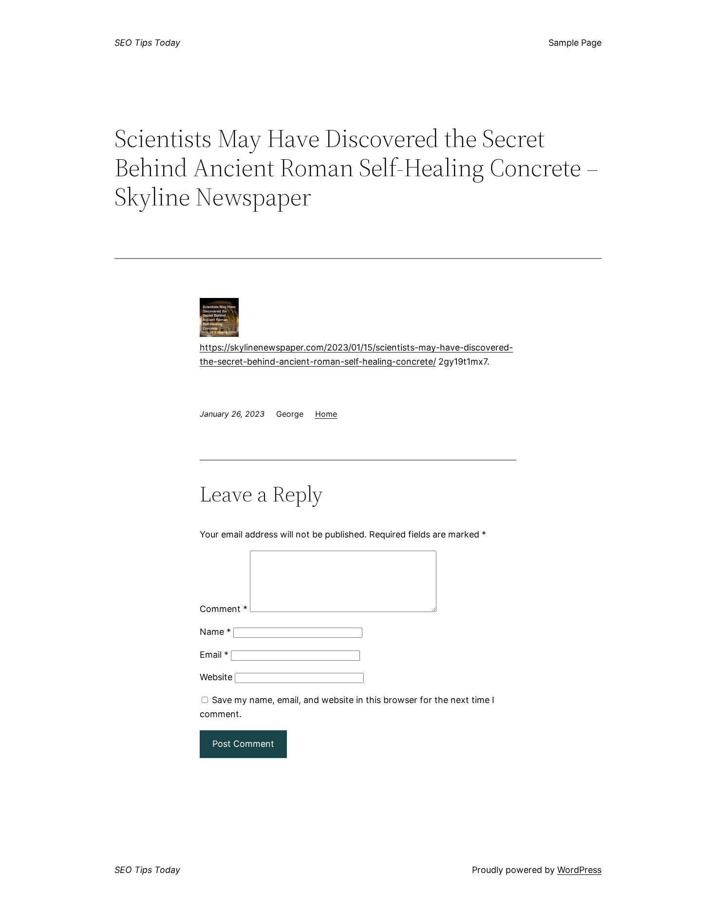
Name (215, 632)
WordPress (579, 870)
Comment (223, 609)
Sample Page (575, 42)
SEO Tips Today (147, 42)
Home (326, 414)
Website (216, 677)
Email (214, 654)
